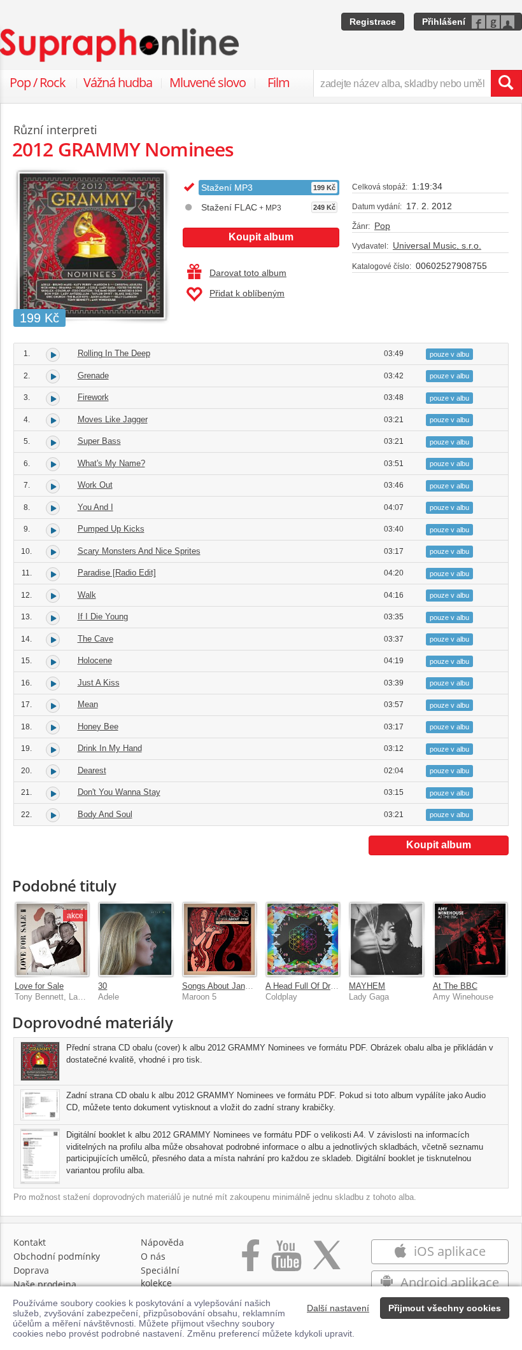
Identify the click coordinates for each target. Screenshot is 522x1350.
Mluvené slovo (207, 82)
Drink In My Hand (110, 748)
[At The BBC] (470, 938)
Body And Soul (105, 814)
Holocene (95, 660)
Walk (87, 595)
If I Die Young (103, 616)
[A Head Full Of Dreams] (302, 938)
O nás (153, 1256)
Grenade (93, 375)
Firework (93, 397)
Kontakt (29, 1242)
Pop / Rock (38, 82)
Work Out (95, 485)
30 (102, 986)
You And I (95, 507)
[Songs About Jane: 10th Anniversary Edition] (219, 938)
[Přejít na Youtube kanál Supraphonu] (286, 1262)
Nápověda (162, 1242)
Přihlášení (443, 22)
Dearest (92, 770)
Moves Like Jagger (113, 419)
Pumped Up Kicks (111, 529)
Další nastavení (338, 1308)
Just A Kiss (99, 682)
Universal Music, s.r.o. (437, 245)
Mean (88, 704)
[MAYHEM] (386, 938)
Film (278, 82)
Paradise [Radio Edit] (117, 572)
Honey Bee (98, 726)
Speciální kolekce (160, 1276)
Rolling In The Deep (114, 353)
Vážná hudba (117, 82)
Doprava (31, 1270)
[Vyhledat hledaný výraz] (506, 83)
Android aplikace (448, 1282)
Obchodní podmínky (56, 1256)
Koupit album (261, 236)
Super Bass (99, 441)
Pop (382, 226)
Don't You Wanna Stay (119, 792)
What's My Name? (111, 463)
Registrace (372, 22)
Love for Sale (39, 986)
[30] (135, 938)
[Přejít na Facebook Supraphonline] (250, 1262)
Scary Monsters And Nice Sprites (139, 551)
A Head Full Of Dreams (308, 986)
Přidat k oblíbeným (247, 293)
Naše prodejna (44, 1284)
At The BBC (455, 986)
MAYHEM (367, 986)
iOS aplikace (448, 1251)
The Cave (95, 639)
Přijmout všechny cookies (444, 1308)
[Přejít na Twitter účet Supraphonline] (326, 1262)
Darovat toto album (247, 273)
